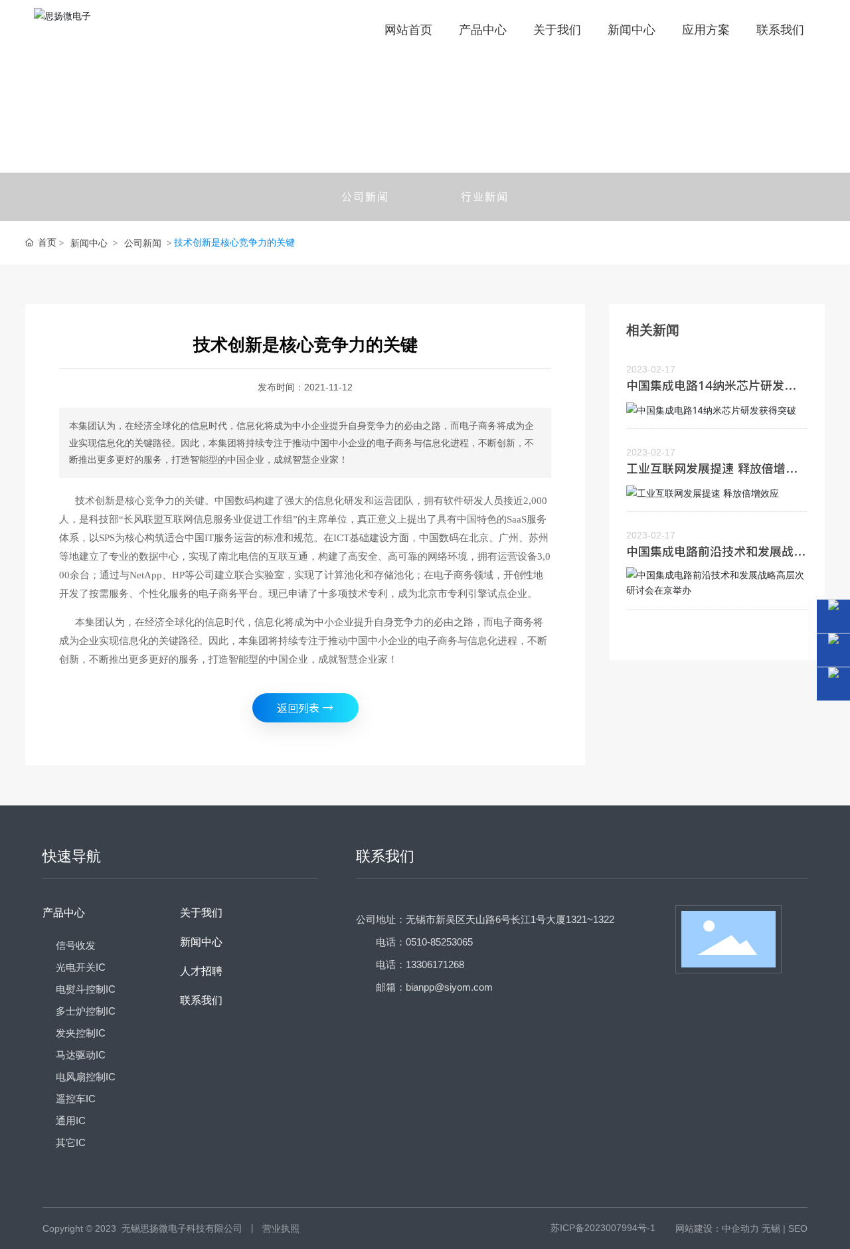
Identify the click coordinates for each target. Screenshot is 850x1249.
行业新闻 (485, 196)
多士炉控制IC (86, 1011)
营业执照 (280, 1228)
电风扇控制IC (86, 1076)
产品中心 (63, 912)
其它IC (71, 1142)
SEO (798, 1228)
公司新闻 (365, 196)
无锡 (771, 1228)
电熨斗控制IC (86, 989)
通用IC (71, 1120)
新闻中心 (89, 242)
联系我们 (201, 1000)
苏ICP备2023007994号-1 (603, 1227)
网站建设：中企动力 (717, 1228)
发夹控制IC (81, 1033)
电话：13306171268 (420, 964)
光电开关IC (81, 967)
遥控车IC (76, 1098)
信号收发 (76, 945)
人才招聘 (201, 971)
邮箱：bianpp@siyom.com (434, 987)
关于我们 (201, 912)
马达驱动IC (81, 1054)
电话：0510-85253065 (424, 942)
